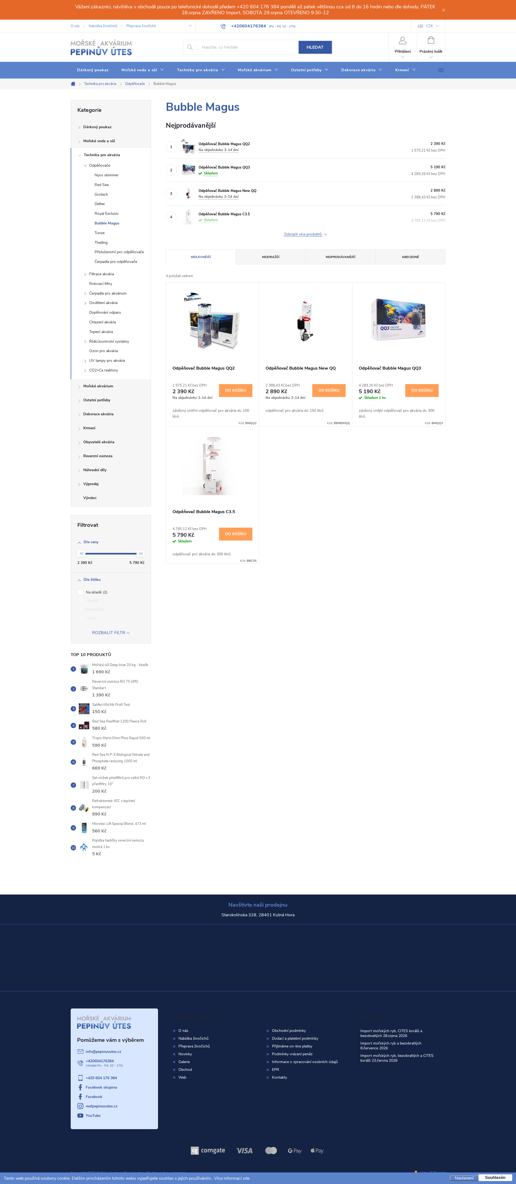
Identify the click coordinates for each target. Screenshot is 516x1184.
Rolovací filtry (100, 283)
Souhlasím (495, 1178)
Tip (90, 618)
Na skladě (96, 592)
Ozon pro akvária (103, 350)
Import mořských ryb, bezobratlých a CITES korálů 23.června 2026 (396, 1058)
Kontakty (279, 1077)
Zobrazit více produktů (303, 234)
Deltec (100, 203)
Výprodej (91, 484)
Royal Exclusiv (107, 213)
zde (246, 1178)
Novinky (185, 1054)
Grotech (101, 194)
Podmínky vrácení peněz (292, 1054)
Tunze (100, 232)
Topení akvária (101, 331)
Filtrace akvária (101, 274)
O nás (75, 26)
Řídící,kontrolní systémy (109, 341)
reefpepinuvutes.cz (101, 1106)
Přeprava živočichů (141, 26)
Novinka (94, 609)
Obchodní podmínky (289, 1031)
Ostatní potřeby (96, 400)
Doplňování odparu (105, 312)
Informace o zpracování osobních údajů (305, 1062)
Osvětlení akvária (103, 302)
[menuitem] (93, 70)
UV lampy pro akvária (107, 360)
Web (182, 1077)
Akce (92, 601)
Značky (111, 498)
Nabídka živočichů (103, 26)
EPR (275, 1070)
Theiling (101, 242)
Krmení (89, 428)
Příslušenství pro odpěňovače (119, 252)
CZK (429, 26)
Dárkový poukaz (97, 127)
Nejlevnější (201, 257)
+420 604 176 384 (101, 1078)
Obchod (185, 1069)
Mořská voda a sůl (99, 141)
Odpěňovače (99, 165)
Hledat (315, 47)
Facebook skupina (101, 1087)
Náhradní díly (94, 470)
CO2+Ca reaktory (103, 370)
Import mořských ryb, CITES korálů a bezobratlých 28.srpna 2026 (391, 1033)
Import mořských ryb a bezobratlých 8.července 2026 (390, 1046)
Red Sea (102, 184)
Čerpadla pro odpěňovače (116, 261)
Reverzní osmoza (98, 456)
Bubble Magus (107, 223)
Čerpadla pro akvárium (108, 293)
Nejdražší (270, 257)
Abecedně (410, 257)
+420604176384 (100, 1061)
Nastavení (464, 1178)
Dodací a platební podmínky (295, 1038)
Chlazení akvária (102, 322)
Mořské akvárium (98, 386)
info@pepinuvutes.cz (103, 1051)
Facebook (94, 1096)
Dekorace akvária (98, 414)
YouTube (93, 1115)
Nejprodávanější (340, 257)
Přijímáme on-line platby (292, 1046)
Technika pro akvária (102, 155)
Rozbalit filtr (108, 633)
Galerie (184, 1061)
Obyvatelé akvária (98, 442)
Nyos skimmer (107, 175)
